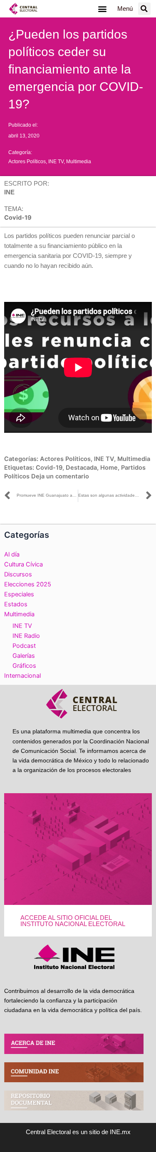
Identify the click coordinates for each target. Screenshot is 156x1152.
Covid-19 (49, 467)
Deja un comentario (60, 476)
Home (109, 467)
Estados (15, 604)
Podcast (24, 646)
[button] (102, 9)
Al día (12, 554)
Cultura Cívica (23, 564)
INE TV (56, 161)
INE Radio (26, 636)
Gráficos (24, 665)
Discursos (18, 574)
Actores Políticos (27, 161)
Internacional (22, 675)
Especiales (19, 594)
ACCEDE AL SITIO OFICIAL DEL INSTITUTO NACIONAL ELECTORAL (72, 920)
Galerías (23, 655)
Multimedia (78, 161)
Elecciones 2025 (27, 584)
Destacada (81, 467)
